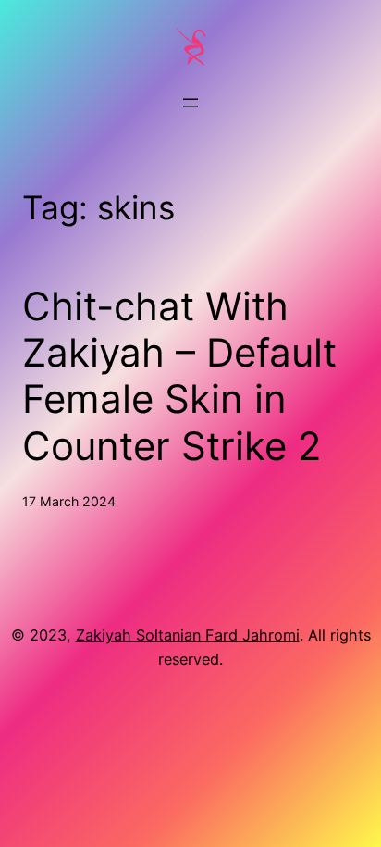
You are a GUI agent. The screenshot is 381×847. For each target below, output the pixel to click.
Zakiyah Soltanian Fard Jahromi (188, 635)
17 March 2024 (69, 501)
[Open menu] (190, 103)
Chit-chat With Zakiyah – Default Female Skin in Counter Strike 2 (179, 376)
